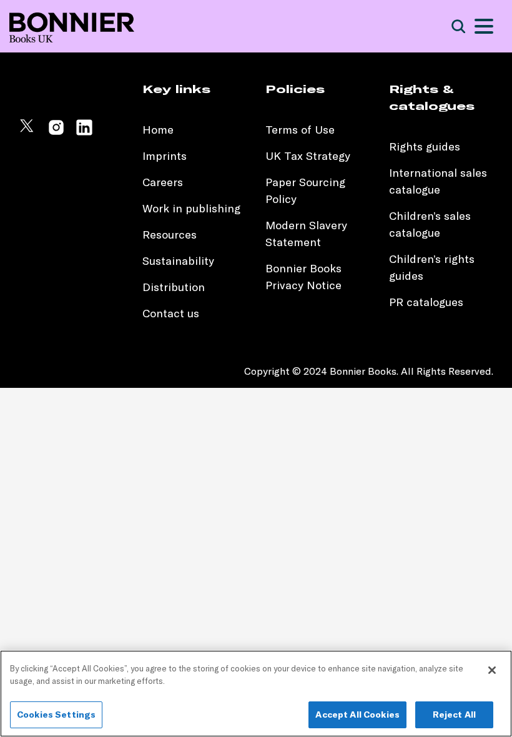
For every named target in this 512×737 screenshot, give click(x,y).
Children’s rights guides (432, 267)
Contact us (170, 313)
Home (158, 129)
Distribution (173, 287)
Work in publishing (191, 208)
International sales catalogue (438, 181)
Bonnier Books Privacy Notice (303, 276)
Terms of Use (300, 129)
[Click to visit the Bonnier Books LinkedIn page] (84, 133)
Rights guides (424, 146)
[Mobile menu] (484, 26)
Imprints (164, 156)
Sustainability (179, 261)
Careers (162, 182)
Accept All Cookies (357, 714)
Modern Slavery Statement (306, 233)
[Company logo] (71, 26)
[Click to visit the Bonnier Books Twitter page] (28, 133)
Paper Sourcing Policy (305, 190)
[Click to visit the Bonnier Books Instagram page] (56, 133)
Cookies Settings (56, 714)
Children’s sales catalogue (430, 224)
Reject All (454, 714)
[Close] (492, 670)
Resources (169, 234)
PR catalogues (426, 302)
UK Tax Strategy (307, 156)
